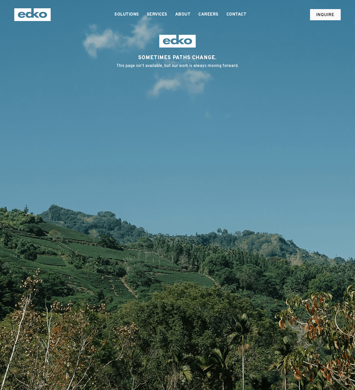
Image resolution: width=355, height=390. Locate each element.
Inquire (325, 15)
